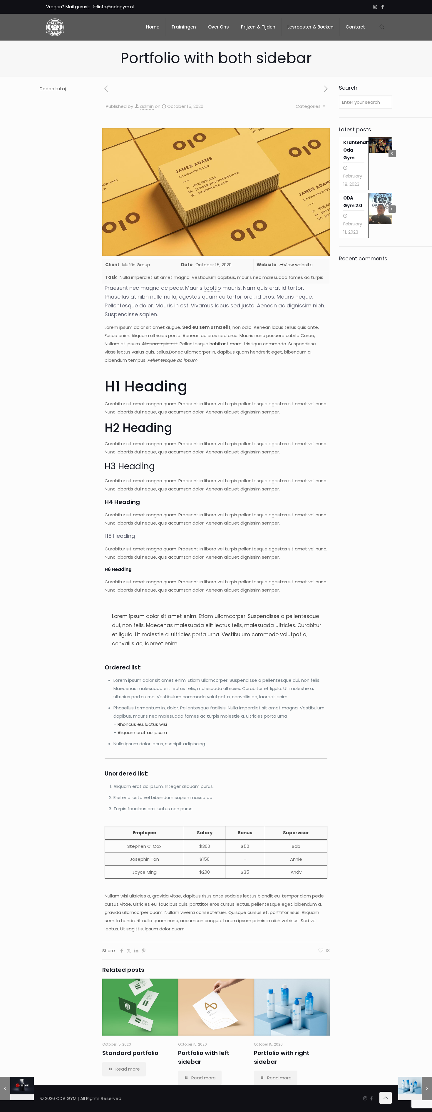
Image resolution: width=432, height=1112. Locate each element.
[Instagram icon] (375, 7)
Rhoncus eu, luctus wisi (142, 724)
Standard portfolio (130, 1053)
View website (298, 265)
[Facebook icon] (382, 7)
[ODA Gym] (55, 27)
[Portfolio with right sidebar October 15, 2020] (415, 1088)
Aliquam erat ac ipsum (142, 732)
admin (147, 106)
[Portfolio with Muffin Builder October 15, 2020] (17, 1088)
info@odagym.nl (116, 7)
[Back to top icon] (385, 1098)
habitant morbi (226, 344)
